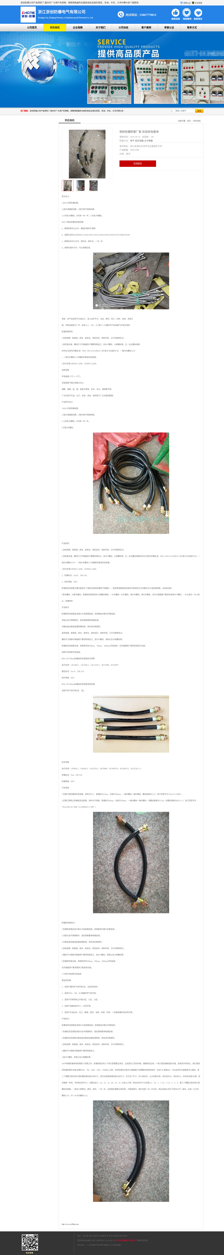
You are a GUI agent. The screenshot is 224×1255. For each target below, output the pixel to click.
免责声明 (99, 1245)
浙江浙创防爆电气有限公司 (126, 1240)
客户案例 (146, 27)
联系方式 (192, 27)
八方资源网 (91, 1245)
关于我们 (100, 27)
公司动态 (123, 27)
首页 (189, 121)
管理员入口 (108, 1245)
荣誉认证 (169, 27)
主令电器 (148, 141)
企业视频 (78, 27)
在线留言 (137, 163)
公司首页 (32, 27)
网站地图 (117, 1245)
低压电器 (139, 141)
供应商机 (55, 27)
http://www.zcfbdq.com (70, 1224)
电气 (132, 141)
